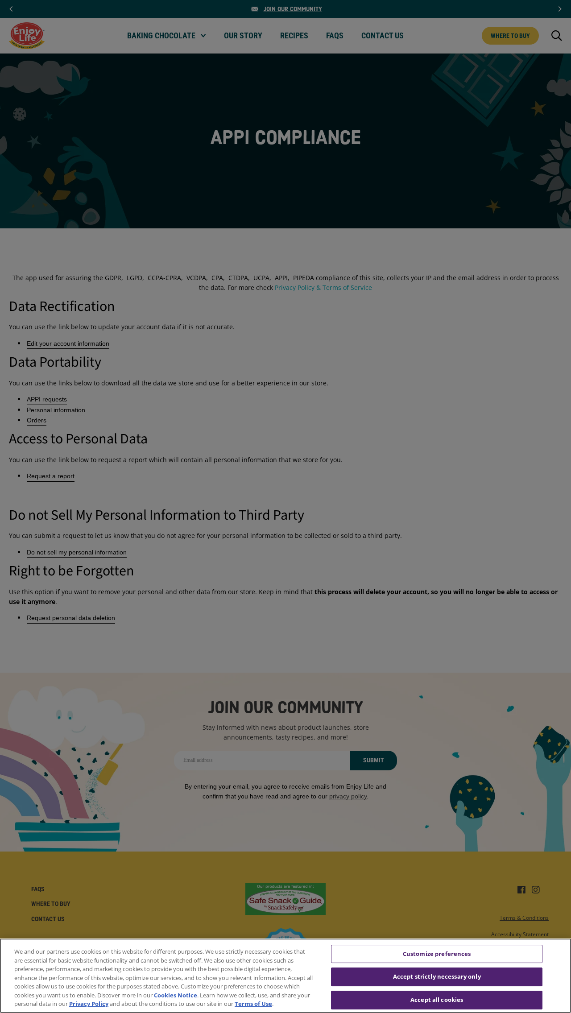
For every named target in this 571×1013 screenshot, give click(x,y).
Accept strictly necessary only (437, 976)
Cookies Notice (175, 995)
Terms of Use (253, 1004)
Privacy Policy (88, 1004)
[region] (285, 976)
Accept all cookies (436, 1000)
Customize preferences (437, 954)
